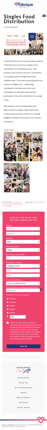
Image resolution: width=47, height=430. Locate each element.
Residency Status (15, 262)
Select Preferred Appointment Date (23, 287)
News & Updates (23, 397)
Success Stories (23, 407)
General (23, 392)
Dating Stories (24, 378)
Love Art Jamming (39, 202)
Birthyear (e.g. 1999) (16, 255)
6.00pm (12, 313)
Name (9, 225)
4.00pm (12, 309)
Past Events (14, 27)
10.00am (12, 299)
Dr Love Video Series (23, 388)
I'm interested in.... (15, 280)
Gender (10, 238)
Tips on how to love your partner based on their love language (12, 204)
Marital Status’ (14, 246)
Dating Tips (23, 383)
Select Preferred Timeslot (19, 295)
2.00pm (12, 306)
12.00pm (12, 302)
